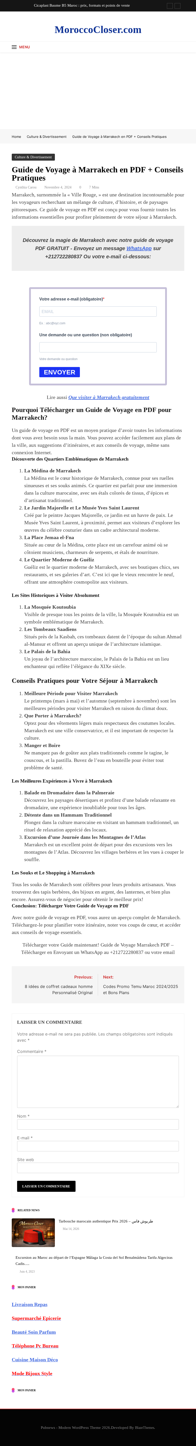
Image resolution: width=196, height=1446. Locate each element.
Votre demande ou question (58, 359)
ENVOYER (59, 372)
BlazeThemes (144, 1428)
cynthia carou (26, 187)
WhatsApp (139, 248)
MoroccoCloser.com (98, 29)
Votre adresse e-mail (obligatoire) (71, 299)
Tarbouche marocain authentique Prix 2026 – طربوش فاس (106, 1221)
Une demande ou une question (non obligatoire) (85, 335)
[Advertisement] (98, 91)
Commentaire (31, 1051)
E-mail (25, 1137)
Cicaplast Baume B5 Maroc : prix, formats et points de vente (82, 5)
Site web (25, 1159)
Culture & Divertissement (33, 157)
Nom (23, 1116)
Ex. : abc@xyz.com (52, 323)
